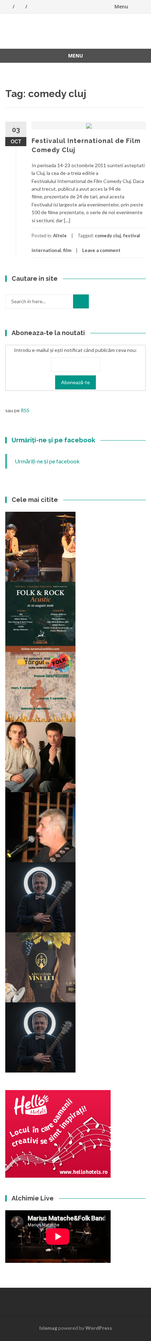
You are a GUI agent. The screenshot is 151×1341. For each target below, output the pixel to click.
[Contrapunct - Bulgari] (40, 897)
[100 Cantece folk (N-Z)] (40, 757)
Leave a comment (101, 250)
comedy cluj (108, 235)
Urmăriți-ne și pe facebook (53, 440)
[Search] (81, 301)
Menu (121, 6)
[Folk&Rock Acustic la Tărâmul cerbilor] (40, 616)
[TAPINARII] (40, 1037)
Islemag (48, 1328)
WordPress (98, 1328)
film (67, 250)
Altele (60, 235)
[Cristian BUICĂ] (40, 827)
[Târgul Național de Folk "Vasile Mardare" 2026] (40, 686)
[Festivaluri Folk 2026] (40, 546)
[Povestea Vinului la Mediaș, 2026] (40, 967)
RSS (25, 410)
